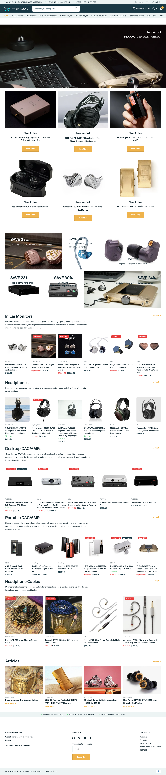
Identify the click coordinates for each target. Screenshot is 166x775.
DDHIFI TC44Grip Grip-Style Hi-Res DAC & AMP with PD (121, 567)
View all (156, 315)
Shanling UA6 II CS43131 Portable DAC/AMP (68, 567)
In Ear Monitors (18, 16)
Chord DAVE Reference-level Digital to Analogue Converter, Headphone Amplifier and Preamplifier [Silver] (51, 505)
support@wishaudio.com (19, 745)
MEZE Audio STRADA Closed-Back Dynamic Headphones (119, 430)
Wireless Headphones (48, 16)
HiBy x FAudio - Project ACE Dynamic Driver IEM (121, 366)
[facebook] (90, 738)
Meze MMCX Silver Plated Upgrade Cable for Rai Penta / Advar (102, 641)
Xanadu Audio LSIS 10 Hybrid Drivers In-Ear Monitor (43, 366)
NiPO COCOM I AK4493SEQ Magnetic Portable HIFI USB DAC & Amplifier (95, 568)
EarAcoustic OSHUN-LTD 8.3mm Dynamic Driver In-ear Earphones (16, 367)
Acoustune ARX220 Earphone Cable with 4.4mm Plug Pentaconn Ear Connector (140, 641)
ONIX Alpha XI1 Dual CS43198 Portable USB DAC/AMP (14, 568)
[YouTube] (85, 738)
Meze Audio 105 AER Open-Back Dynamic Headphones (147, 429)
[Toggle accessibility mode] (147, 2)
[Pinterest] (79, 738)
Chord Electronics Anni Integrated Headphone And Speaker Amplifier (82, 503)
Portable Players (66, 16)
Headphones (31, 16)
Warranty (143, 740)
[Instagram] (73, 738)
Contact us (139, 2)
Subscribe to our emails (82, 744)
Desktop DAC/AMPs (118, 16)
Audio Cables (152, 16)
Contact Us (145, 732)
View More (30, 149)
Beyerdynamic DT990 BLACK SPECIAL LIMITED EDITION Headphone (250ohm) (43, 430)
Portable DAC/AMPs (99, 16)
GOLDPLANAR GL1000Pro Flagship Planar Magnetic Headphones (94, 430)
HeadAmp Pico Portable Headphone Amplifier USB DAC (42, 568)
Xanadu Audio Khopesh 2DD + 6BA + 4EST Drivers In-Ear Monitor (69, 367)
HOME (6, 16)
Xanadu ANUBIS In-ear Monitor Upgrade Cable (21, 641)
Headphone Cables (136, 16)
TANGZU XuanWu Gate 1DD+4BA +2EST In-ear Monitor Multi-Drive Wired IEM (147, 368)
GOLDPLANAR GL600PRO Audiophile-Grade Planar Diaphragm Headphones (15, 430)
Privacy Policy (145, 743)
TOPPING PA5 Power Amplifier (143, 502)
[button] (79, 83)
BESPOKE (143, 750)
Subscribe (81, 757)
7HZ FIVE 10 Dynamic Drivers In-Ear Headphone (96, 366)
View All (156, 662)
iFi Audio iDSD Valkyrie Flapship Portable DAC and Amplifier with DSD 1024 (147, 568)
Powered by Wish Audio (32, 771)
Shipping (143, 737)
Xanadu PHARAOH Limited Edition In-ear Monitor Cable (61, 641)
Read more (9, 703)
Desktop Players (81, 16)
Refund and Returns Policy (150, 747)
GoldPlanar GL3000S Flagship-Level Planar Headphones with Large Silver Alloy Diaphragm (67, 432)
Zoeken (76, 9)
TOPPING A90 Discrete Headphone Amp (114, 503)
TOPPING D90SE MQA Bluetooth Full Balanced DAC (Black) (18, 503)
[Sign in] (155, 8)
